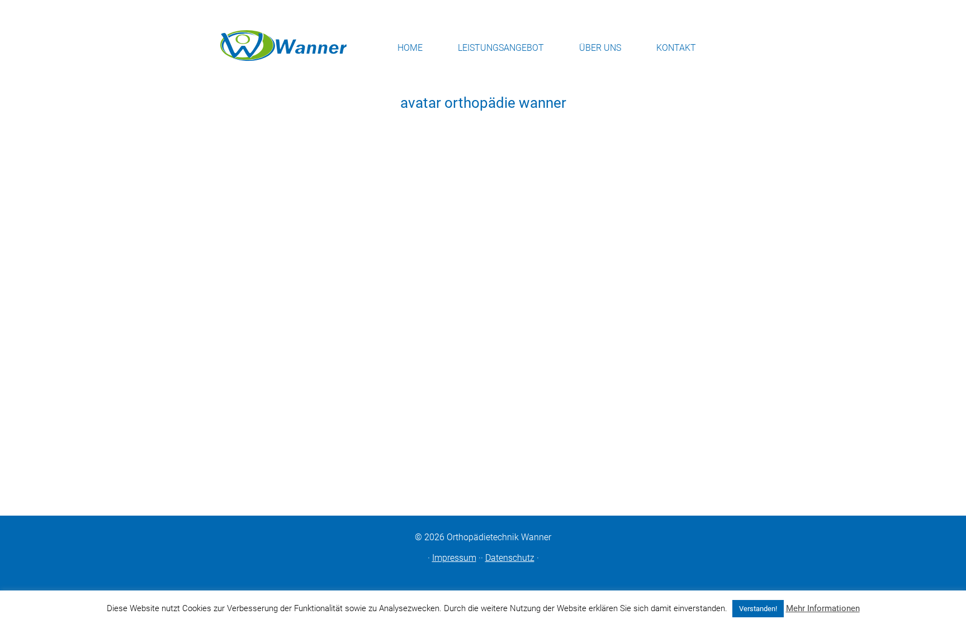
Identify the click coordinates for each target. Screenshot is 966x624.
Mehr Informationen (823, 608)
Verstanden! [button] (758, 608)
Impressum (454, 557)
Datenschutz (509, 557)
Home (410, 47)
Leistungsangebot (501, 47)
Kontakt (676, 47)
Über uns (600, 47)
